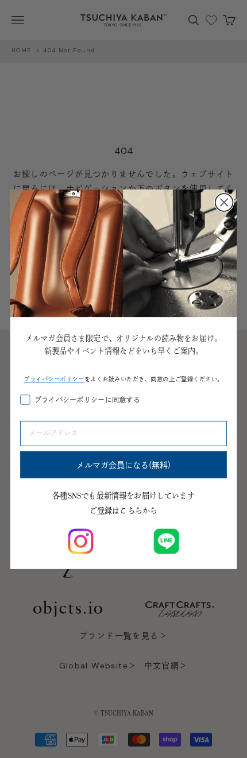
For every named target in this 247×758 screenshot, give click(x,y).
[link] (80, 541)
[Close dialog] (224, 202)
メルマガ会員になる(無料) (123, 465)
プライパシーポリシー (54, 379)
